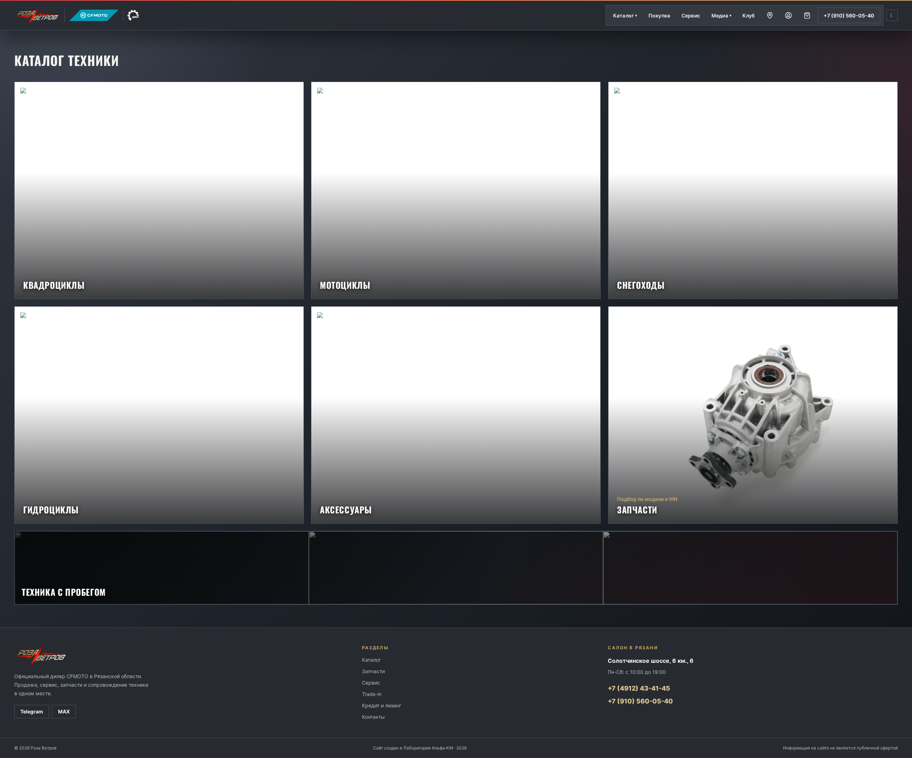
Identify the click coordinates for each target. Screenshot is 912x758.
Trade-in (372, 694)
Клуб (748, 15)
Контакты (373, 717)
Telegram (31, 711)
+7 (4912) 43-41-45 (639, 688)
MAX (64, 711)
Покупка (659, 15)
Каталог (371, 660)
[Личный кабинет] (788, 15)
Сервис (691, 15)
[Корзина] (807, 15)
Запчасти (373, 671)
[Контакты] (770, 15)
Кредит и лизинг (381, 705)
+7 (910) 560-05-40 (849, 15)
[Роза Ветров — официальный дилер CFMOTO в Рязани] (76, 15)
